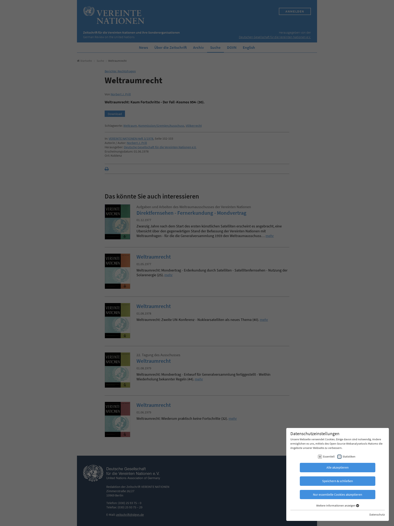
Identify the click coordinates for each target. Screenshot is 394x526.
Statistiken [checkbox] (348, 456)
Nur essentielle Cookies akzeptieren (337, 494)
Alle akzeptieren (337, 467)
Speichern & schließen (337, 481)
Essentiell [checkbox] (329, 456)
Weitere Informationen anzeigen (336, 505)
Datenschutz (377, 514)
